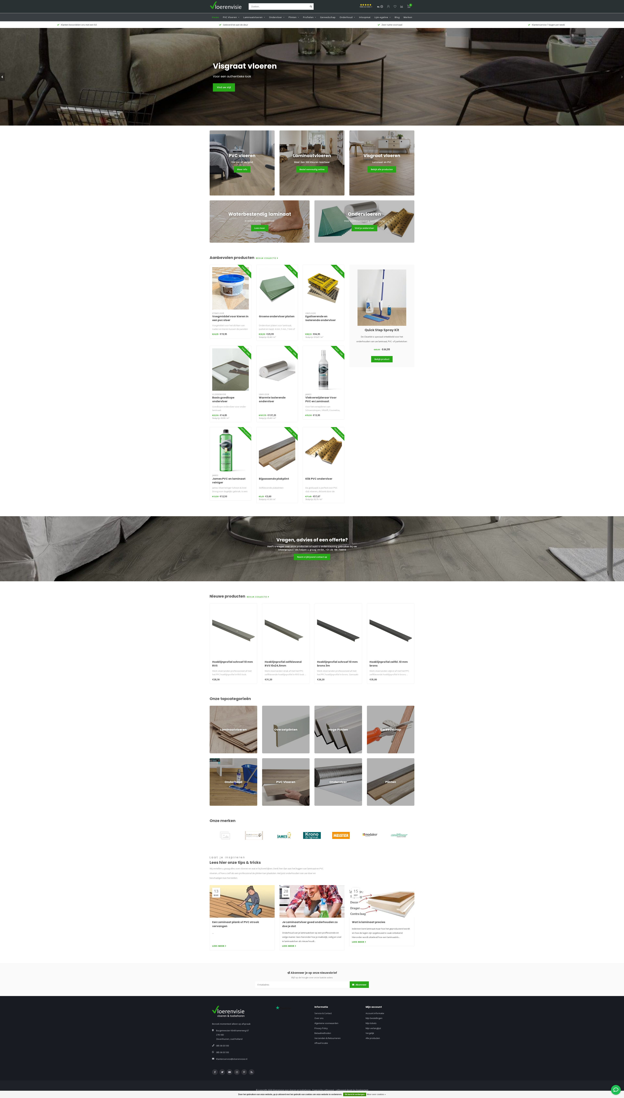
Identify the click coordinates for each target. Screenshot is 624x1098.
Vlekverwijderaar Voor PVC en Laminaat (321, 399)
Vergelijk (370, 1033)
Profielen (308, 17)
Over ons (319, 1018)
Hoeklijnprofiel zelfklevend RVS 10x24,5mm (283, 663)
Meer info (242, 169)
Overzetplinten (269, 707)
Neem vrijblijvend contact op (312, 556)
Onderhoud (346, 17)
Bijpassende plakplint (274, 479)
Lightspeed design (344, 1090)
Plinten (293, 17)
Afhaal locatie (321, 1043)
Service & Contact (323, 1013)
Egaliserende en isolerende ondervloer (320, 318)
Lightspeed (329, 1090)
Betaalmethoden (322, 1033)
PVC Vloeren (230, 17)
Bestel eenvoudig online (312, 169)
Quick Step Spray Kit (382, 330)
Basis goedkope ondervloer (223, 399)
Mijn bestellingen (374, 1018)
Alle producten (373, 1038)
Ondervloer (275, 17)
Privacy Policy (321, 1028)
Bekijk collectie (266, 258)
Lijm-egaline (381, 17)
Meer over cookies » (376, 1094)
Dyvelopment (362, 1090)
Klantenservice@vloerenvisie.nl (231, 1059)
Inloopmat (364, 17)
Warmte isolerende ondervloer (272, 399)
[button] (2, 77)
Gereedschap (328, 17)
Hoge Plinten (320, 707)
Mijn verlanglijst (373, 1028)
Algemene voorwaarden (326, 1023)
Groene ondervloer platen (276, 316)
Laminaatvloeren (253, 17)
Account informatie (375, 1013)
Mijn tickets (371, 1023)
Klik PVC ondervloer (318, 479)
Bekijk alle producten (382, 169)
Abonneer (360, 984)
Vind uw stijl (224, 87)
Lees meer (259, 228)
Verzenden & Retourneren (327, 1038)
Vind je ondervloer (364, 228)
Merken (408, 17)
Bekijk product (381, 359)
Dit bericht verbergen (354, 1094)
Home (215, 17)
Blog (397, 17)
